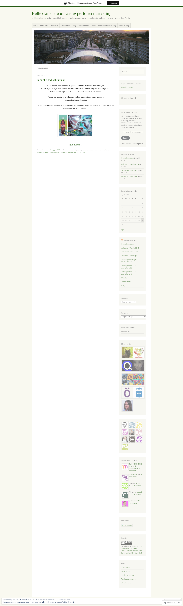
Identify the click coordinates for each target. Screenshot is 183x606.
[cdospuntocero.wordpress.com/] (126, 392)
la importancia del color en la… (134, 468)
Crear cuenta (125, 567)
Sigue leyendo (75, 145)
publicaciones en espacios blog (104, 25)
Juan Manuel (133, 475)
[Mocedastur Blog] (138, 392)
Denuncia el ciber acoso (129, 170)
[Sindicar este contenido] (122, 240)
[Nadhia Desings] (138, 366)
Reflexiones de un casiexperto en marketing (72, 13)
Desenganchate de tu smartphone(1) (128, 273)
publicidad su (57, 152)
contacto (54, 25)
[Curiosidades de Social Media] (126, 406)
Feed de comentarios (128, 579)
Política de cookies (68, 602)
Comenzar (113, 3)
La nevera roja (126, 282)
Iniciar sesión (125, 571)
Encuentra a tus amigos (129, 176)
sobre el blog (124, 25)
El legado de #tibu (127, 158)
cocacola (73, 150)
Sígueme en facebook (128, 98)
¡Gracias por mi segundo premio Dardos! (130, 261)
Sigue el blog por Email (129, 112)
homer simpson (87, 150)
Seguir (125, 138)
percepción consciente (101, 150)
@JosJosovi (44, 25)
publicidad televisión (70, 152)
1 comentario (82, 152)
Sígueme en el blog (130, 240)
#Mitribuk (124, 278)
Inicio (35, 25)
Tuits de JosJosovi (127, 87)
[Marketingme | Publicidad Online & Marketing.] (126, 379)
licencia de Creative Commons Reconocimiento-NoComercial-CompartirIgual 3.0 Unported (132, 549)
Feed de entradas (127, 575)
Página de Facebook (81, 25)
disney (79, 150)
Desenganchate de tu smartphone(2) (128, 267)
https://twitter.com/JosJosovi (131, 83)
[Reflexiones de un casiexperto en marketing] (91, 47)
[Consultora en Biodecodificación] (138, 352)
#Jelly (123, 286)
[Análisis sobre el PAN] (126, 366)
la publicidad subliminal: (51, 80)
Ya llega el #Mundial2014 (130, 164)
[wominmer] (126, 352)
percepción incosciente (45, 152)
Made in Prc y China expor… (136, 484)
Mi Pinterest (65, 25)
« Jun (122, 230)
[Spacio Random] (138, 379)
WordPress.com (126, 583)
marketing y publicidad (53, 150)
